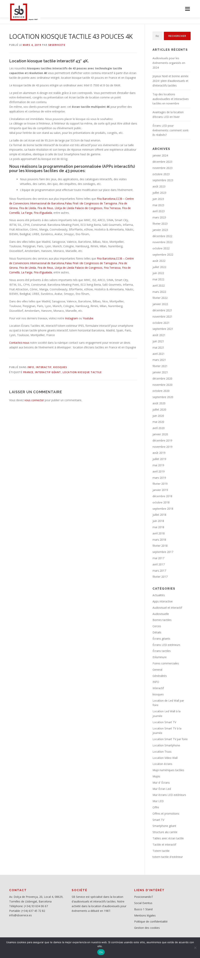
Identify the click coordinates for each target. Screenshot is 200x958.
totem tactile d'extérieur (168, 857)
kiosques (60, 367)
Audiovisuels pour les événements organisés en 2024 (169, 62)
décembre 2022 (162, 236)
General (157, 669)
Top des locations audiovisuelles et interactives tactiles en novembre (171, 98)
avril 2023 (159, 211)
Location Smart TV (164, 722)
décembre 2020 (162, 378)
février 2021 (160, 366)
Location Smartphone (166, 745)
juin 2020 (158, 416)
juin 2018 (158, 521)
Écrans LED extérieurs (166, 645)
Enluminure (160, 657)
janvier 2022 (160, 304)
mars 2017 (159, 570)
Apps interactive (163, 601)
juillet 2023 (159, 192)
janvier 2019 (160, 490)
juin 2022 (158, 273)
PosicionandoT (143, 897)
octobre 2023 (161, 174)
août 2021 (159, 335)
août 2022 (159, 261)
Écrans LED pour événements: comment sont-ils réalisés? (171, 130)
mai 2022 (158, 279)
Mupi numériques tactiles (168, 770)
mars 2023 (159, 217)
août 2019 (159, 453)
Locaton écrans (162, 764)
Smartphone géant (164, 826)
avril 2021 (159, 354)
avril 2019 (159, 471)
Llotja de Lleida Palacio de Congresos (78, 208)
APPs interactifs (118, 166)
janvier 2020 (160, 434)
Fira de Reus (45, 208)
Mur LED (158, 801)
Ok (101, 952)
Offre (156, 807)
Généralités (160, 676)
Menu (187, 9)
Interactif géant (48, 372)
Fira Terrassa (112, 208)
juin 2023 (158, 199)
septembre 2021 (163, 329)
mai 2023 (158, 205)
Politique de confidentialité (151, 921)
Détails (157, 632)
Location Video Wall (165, 758)
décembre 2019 (162, 440)
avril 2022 (159, 285)
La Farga (26, 213)
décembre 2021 (162, 310)
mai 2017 (158, 558)
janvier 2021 (160, 372)
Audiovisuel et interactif (167, 607)
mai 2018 (158, 527)
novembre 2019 (162, 447)
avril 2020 (159, 428)
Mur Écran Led (162, 789)
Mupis (156, 776)
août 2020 (159, 403)
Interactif (44, 367)
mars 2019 (159, 477)
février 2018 (160, 545)
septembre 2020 (163, 397)
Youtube (88, 318)
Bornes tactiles (162, 620)
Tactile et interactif (164, 844)
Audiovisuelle (161, 614)
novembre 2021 (162, 316)
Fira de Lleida (27, 208)
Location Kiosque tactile (82, 372)
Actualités (159, 595)
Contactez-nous (19, 342)
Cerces (157, 626)
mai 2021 (158, 347)
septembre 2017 (163, 552)
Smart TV (158, 820)
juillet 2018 (159, 515)
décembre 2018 (162, 496)
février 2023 (160, 223)
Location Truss (162, 751)
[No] (195, 948)
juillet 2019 (159, 459)
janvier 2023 (160, 230)
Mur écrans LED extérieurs (169, 795)
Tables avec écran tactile (168, 838)
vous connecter (34, 400)
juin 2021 (158, 341)
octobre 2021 (161, 323)
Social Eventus (143, 903)
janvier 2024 (160, 155)
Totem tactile (161, 851)
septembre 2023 (163, 180)
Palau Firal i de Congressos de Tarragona (91, 203)
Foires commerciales (166, 663)
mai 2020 (158, 422)
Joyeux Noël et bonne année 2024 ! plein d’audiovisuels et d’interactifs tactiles (170, 80)
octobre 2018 (161, 502)
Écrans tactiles (162, 651)
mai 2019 (158, 465)
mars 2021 (159, 360)
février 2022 (160, 298)
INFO (31, 367)
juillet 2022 (159, 267)
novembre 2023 (162, 168)
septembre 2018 (163, 508)
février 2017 (160, 576)
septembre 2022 (163, 254)
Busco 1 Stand (143, 909)
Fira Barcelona (106, 198)
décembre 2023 (162, 161)
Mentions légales (145, 915)
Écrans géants (161, 638)
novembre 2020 (162, 385)
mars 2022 (159, 292)
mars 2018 (159, 539)
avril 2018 (159, 533)
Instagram (71, 318)
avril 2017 (159, 564)
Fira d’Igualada (43, 213)
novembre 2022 (162, 242)
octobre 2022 (161, 248)
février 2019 (160, 484)
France (28, 372)
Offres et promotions (166, 813)
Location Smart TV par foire (170, 739)
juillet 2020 (159, 409)
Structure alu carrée (165, 832)
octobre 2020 (161, 391)
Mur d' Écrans (161, 782)
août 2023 (159, 186)
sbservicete (56, 45)
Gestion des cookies (147, 928)
